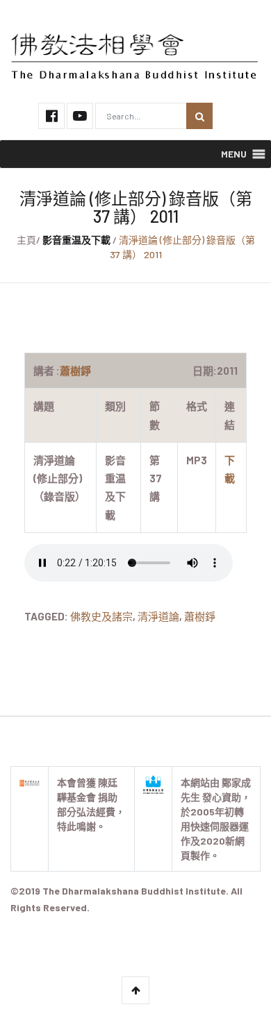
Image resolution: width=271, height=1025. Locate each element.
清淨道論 (158, 616)
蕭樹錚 (199, 616)
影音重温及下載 (76, 240)
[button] (234, 154)
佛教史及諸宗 (101, 616)
